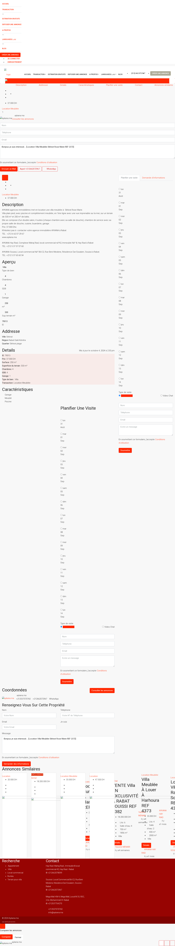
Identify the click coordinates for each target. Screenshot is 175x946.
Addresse (43, 85)
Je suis (63, 722)
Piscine (8, 401)
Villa (9, 869)
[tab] (5, 177)
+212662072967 (40, 699)
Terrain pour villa (15, 879)
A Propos (6, 30)
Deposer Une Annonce (11, 24)
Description (21, 85)
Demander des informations (16, 764)
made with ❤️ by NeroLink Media (8, 921)
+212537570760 (23, 699)
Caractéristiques (86, 85)
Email (4, 722)
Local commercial (15, 873)
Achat (34, 778)
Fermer (18, 937)
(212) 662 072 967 (138, 73)
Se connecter (13, 59)
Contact (138, 85)
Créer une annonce (10, 55)
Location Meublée (10, 108)
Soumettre (67, 681)
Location (6, 776)
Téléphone (65, 710)
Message (6, 733)
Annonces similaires (163, 85)
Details (63, 85)
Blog (4, 48)
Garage (8, 394)
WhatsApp (51, 169)
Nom (4, 710)
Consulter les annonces (23, 119)
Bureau (11, 876)
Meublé (8, 398)
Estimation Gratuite (11, 19)
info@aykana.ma (55, 912)
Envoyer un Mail (9, 169)
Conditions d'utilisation (47, 162)
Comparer (6, 937)
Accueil (5, 4)
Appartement (13, 866)
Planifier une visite (114, 85)
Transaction (8, 10)
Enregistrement (14, 62)
